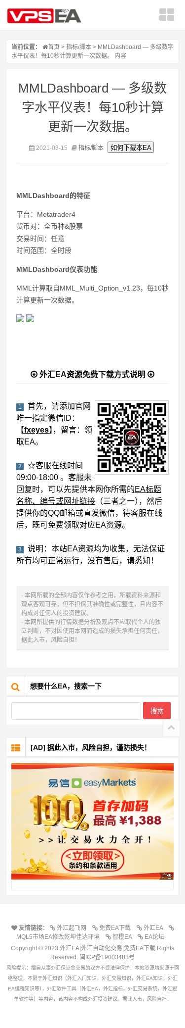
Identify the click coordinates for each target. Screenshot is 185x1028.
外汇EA (154, 928)
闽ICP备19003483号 (107, 957)
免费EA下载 (116, 928)
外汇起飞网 (73, 928)
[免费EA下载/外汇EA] (92, 821)
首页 (54, 47)
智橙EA (123, 936)
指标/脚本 (78, 47)
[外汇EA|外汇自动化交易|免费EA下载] (47, 16)
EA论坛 (156, 936)
